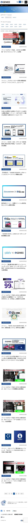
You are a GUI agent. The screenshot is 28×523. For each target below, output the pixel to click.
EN (22, 1)
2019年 (7, 26)
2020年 (2, 26)
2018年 (11, 26)
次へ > (22, 493)
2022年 (20, 24)
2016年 (20, 26)
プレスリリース (8, 17)
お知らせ (14, 17)
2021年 (24, 24)
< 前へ (6, 493)
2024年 (11, 24)
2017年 (15, 26)
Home (2, 5)
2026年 (2, 24)
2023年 (15, 24)
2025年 (7, 24)
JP (19, 1)
